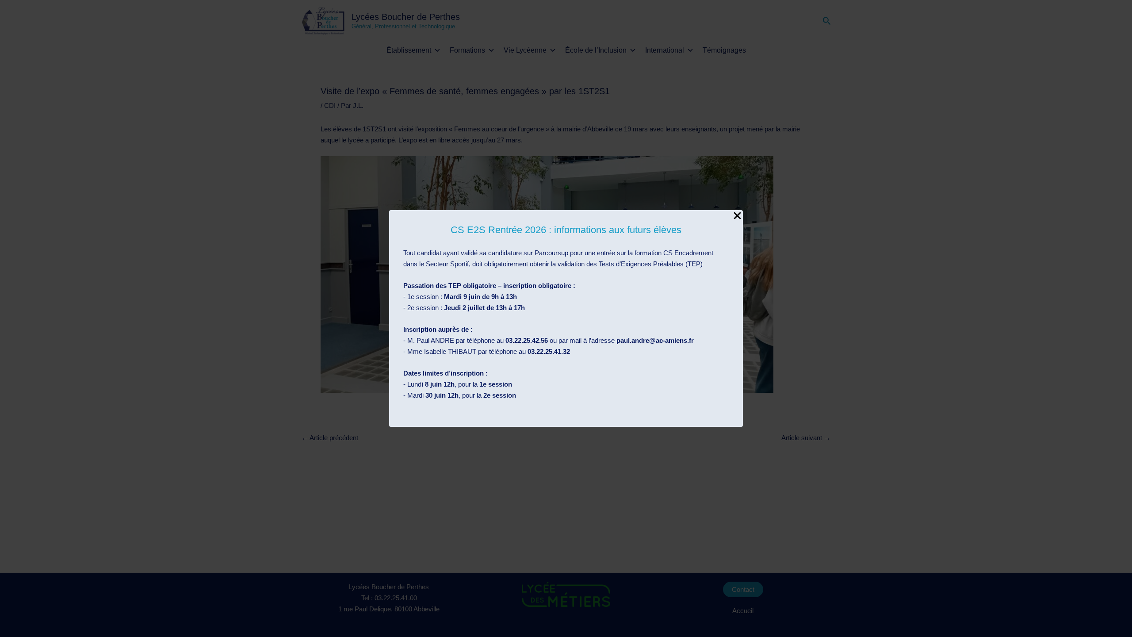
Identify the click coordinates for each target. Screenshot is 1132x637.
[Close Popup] (737, 216)
